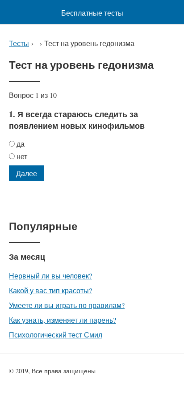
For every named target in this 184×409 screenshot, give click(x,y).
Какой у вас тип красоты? (50, 290)
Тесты (19, 43)
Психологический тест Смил (55, 334)
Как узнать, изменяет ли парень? (62, 320)
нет (22, 156)
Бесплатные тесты (92, 12)
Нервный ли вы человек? (50, 275)
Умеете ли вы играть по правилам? (67, 305)
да (21, 143)
